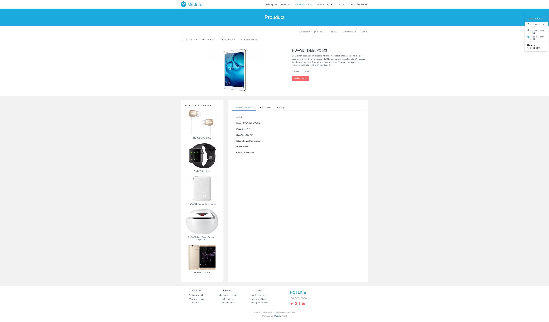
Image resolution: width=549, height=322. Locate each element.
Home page (271, 4)
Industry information (259, 302)
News (319, 4)
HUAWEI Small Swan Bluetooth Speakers (202, 238)
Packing (280, 107)
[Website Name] (191, 4)
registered (362, 4)
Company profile (196, 295)
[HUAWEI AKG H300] (202, 122)
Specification (265, 107)
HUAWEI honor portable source (202, 204)
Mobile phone (226, 39)
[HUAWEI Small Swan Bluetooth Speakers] (202, 221)
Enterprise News (258, 299)
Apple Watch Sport (202, 171)
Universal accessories (200, 39)
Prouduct (299, 4)
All (182, 39)
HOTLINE (298, 292)
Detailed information (244, 107)
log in (353, 4)
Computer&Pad (349, 32)
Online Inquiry (300, 78)
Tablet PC (363, 32)
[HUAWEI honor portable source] (202, 188)
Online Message (196, 299)
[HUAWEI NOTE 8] (202, 257)
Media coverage (259, 295)
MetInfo (277, 316)
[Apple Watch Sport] (202, 155)
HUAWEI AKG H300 (202, 138)
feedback (331, 4)
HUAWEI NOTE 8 (202, 272)
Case (310, 4)
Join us (341, 4)
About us (285, 4)
